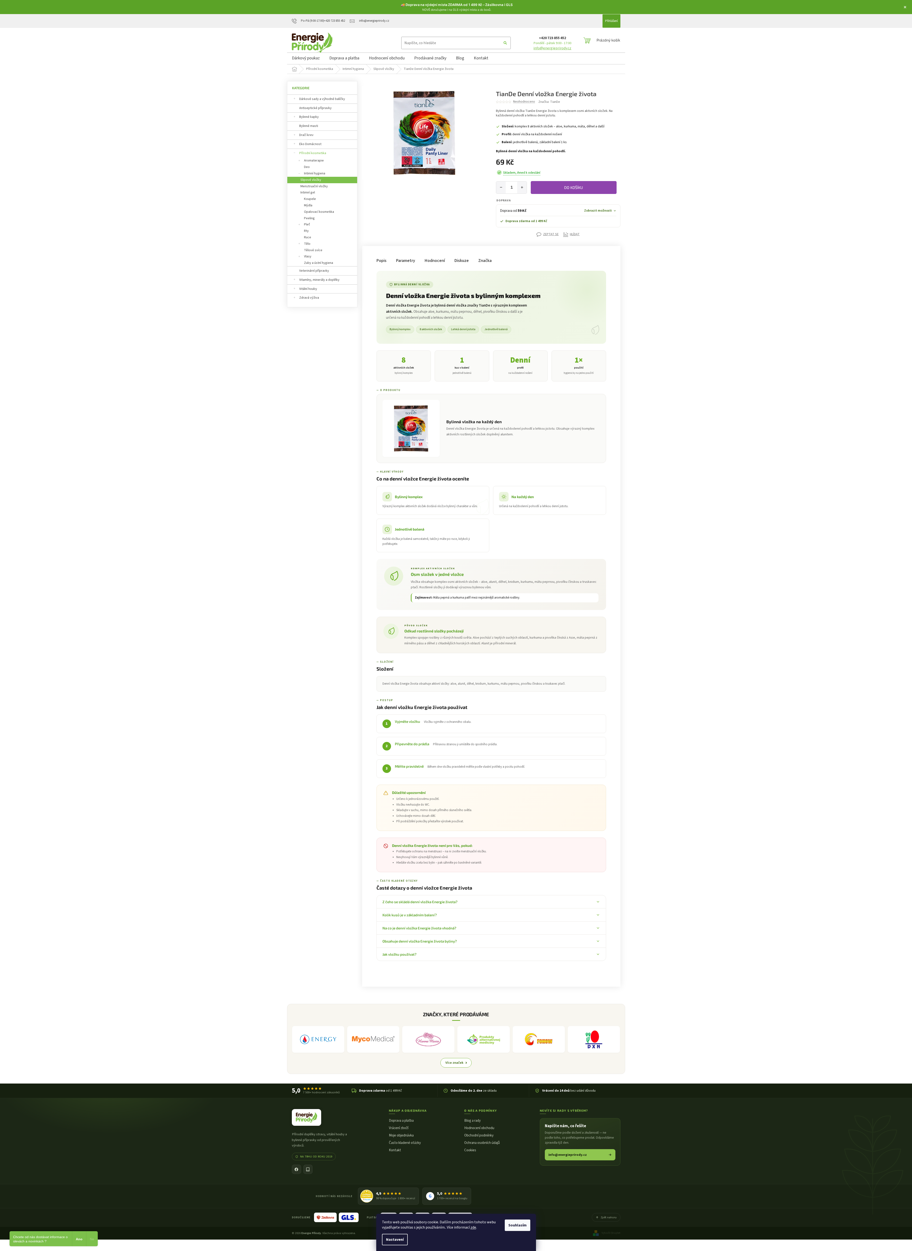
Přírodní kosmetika (312, 153)
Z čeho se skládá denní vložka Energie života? (420, 902)
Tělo (307, 243)
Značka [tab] (485, 261)
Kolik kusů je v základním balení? (409, 915)
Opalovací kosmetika (319, 211)
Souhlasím (517, 1225)
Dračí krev (306, 135)
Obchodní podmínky (479, 1135)
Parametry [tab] (405, 261)
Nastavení (395, 1239)
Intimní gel (307, 192)
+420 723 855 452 (552, 38)
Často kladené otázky (405, 1142)
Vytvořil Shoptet (611, 1233)
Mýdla (308, 205)
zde (473, 1227)
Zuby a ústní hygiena (318, 263)
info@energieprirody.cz (552, 48)
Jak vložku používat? (399, 954)
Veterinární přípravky (314, 270)
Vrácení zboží (398, 1128)
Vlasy (307, 256)
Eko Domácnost (310, 144)
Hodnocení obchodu (479, 1128)
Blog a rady (472, 1120)
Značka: (549, 101)
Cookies (470, 1150)
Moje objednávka (401, 1135)
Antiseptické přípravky (315, 108)
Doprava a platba (401, 1120)
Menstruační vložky (314, 186)
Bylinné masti (308, 126)
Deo (307, 167)
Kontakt (395, 1150)
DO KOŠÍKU (573, 187)
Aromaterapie (314, 160)
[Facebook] (296, 1169)
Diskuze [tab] (461, 261)
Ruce (307, 237)
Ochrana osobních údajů (482, 1142)
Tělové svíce (313, 250)
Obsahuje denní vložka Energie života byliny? (419, 941)
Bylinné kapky (309, 117)
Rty (306, 231)
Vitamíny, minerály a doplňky (319, 279)
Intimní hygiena (314, 173)
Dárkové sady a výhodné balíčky (322, 99)
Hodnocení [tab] (435, 261)
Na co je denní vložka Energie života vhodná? (419, 928)
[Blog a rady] (308, 1169)
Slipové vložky (310, 179)
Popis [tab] (381, 261)
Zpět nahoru (609, 1217)
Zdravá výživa (309, 297)
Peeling (309, 218)
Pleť (307, 224)
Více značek (454, 1062)
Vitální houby (308, 289)
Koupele (310, 199)
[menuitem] (306, 59)
